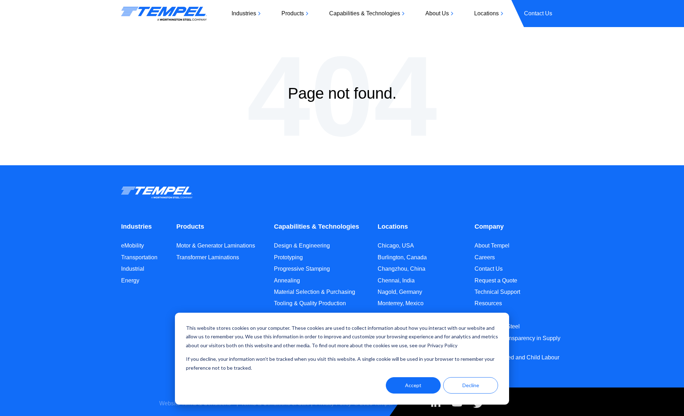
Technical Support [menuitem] (497, 292)
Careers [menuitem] (485, 257)
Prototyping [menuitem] (288, 257)
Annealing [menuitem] (287, 280)
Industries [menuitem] (244, 13)
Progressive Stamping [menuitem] (302, 269)
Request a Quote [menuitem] (496, 280)
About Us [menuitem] (437, 13)
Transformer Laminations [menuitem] (207, 257)
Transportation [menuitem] (139, 257)
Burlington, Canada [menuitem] (402, 257)
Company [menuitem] (489, 226)
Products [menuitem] (292, 13)
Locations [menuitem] (486, 13)
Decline (470, 385)
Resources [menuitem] (488, 303)
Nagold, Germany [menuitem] (400, 292)
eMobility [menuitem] (132, 246)
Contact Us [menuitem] (538, 13)
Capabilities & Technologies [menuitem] (364, 13)
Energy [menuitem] (130, 280)
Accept (413, 385)
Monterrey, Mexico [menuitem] (401, 303)
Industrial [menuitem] (132, 269)
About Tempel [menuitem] (492, 246)
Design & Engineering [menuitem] (302, 246)
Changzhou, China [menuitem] (401, 269)
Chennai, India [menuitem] (396, 280)
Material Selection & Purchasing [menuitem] (314, 292)
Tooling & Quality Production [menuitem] (310, 303)
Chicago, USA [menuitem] (396, 246)
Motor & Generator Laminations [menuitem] (215, 246)
